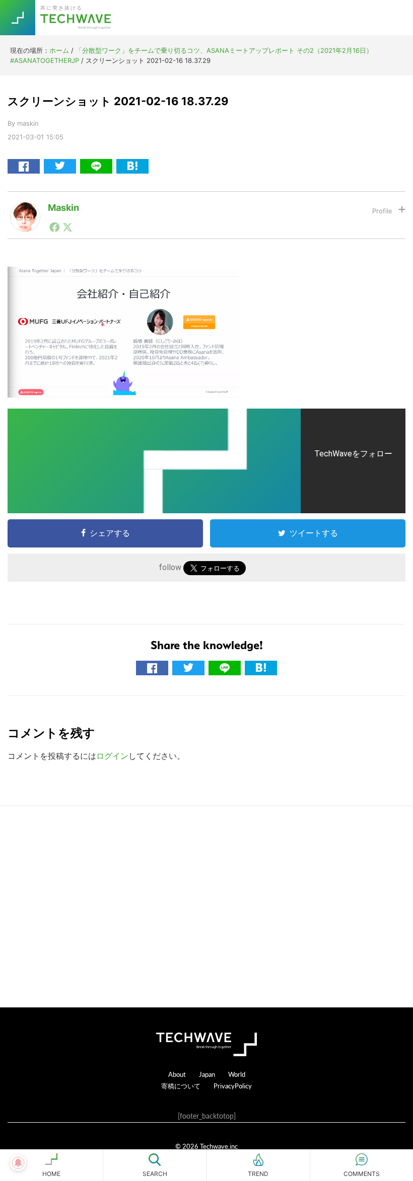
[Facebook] (54, 227)
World (236, 1074)
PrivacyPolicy (233, 1085)
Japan (207, 1074)
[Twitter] (67, 227)
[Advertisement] (206, 906)
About (177, 1074)
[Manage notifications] (18, 1163)
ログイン (112, 756)
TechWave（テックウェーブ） (77, 17)
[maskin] (25, 210)
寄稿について (180, 1085)
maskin (63, 207)
